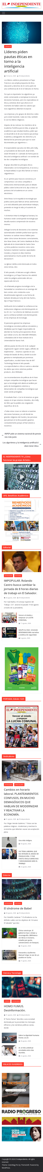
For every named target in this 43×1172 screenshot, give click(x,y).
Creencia (8, 46)
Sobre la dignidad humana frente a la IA (29, 1036)
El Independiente (24, 76)
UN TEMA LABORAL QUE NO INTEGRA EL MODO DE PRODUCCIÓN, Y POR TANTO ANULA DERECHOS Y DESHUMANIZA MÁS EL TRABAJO (29, 857)
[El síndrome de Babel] (21, 889)
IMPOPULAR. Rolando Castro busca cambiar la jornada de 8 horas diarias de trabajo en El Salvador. (21, 587)
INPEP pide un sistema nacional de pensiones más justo (23, 435)
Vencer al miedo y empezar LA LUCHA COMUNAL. (26, 617)
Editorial (18, 575)
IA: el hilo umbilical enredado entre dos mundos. (26, 1050)
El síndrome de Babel (18, 908)
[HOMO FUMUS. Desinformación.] (21, 987)
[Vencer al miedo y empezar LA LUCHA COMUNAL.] (9, 619)
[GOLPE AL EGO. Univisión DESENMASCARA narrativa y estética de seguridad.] (9, 634)
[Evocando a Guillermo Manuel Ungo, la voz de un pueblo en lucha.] (9, 957)
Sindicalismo (19, 784)
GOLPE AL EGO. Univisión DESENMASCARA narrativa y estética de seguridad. (29, 632)
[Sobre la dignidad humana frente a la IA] (9, 1038)
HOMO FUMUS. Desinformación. (15, 1008)
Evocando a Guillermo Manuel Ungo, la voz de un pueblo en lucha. (29, 955)
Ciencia (7, 1001)
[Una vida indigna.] (9, 842)
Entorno (18, 903)
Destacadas (8, 575)
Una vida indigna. (25, 840)
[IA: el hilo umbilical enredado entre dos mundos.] (9, 1052)
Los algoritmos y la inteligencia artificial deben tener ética (20, 444)
